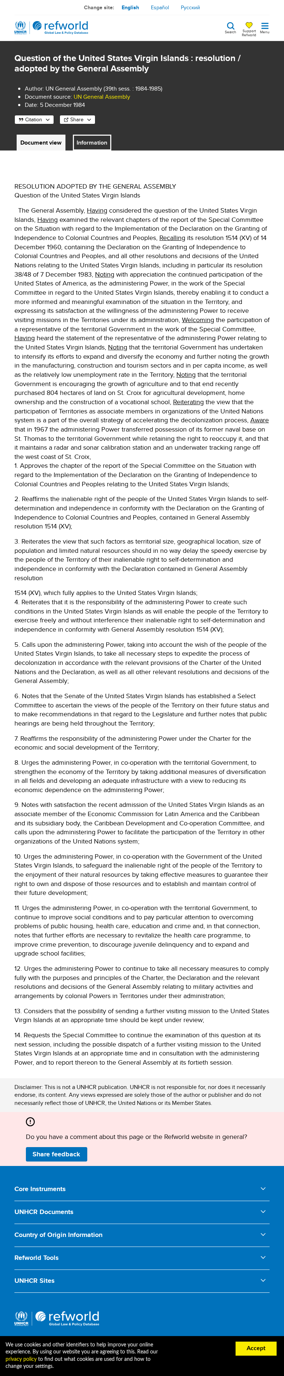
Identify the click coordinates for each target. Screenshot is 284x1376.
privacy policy (21, 1359)
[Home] (51, 27)
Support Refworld (249, 32)
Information (92, 142)
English (130, 7)
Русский (190, 7)
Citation (33, 119)
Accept (256, 1348)
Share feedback (56, 1154)
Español (160, 7)
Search (230, 31)
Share (77, 119)
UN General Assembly (102, 96)
